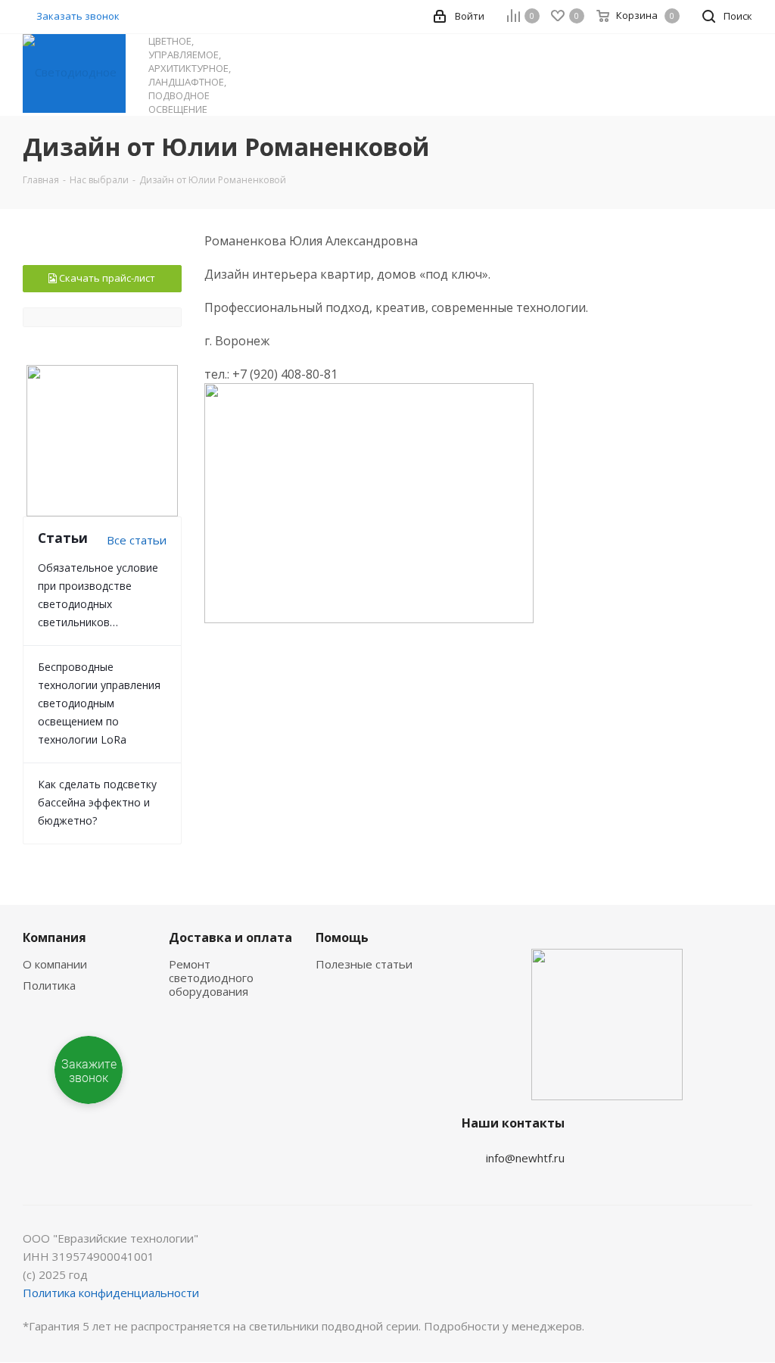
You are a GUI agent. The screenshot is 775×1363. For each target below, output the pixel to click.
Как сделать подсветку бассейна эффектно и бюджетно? (97, 802)
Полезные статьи (364, 964)
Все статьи (137, 539)
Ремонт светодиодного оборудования (211, 977)
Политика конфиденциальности (111, 1292)
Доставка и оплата (230, 937)
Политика (49, 985)
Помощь (342, 937)
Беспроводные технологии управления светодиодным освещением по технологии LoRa (99, 703)
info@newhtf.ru (525, 1157)
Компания (54, 937)
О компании (55, 964)
